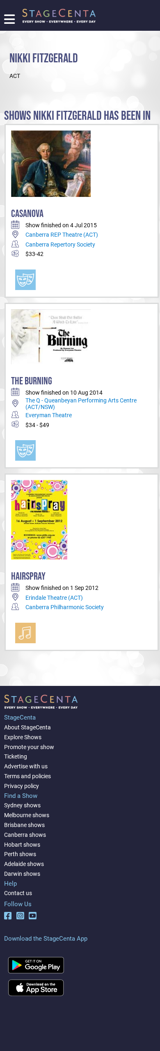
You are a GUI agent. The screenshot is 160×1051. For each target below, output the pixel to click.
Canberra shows (25, 835)
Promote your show (29, 747)
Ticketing (15, 756)
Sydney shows (22, 805)
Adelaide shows (24, 864)
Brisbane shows (24, 825)
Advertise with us (26, 766)
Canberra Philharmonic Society (64, 607)
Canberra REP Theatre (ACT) (61, 234)
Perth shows (20, 854)
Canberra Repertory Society (60, 244)
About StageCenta (27, 727)
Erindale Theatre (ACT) (54, 597)
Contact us (18, 893)
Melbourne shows (26, 815)
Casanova (27, 214)
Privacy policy (21, 786)
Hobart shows (22, 844)
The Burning (31, 381)
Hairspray (28, 576)
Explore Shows (22, 737)
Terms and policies (27, 776)
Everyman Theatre (48, 415)
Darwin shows (22, 874)
